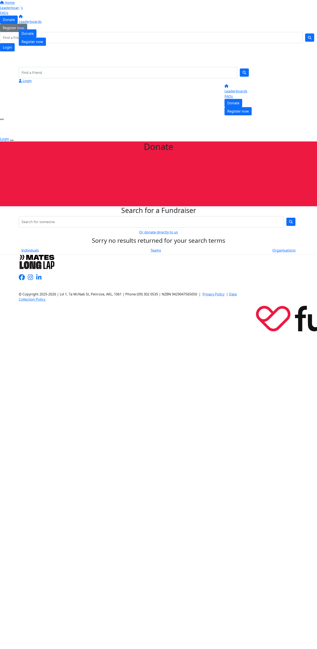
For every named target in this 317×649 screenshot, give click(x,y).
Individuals (30, 250)
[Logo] (34, 7)
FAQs (23, 26)
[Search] (244, 72)
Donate (28, 33)
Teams (156, 250)
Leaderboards (30, 21)
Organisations (284, 250)
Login (27, 80)
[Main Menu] (1, 119)
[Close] (11, 140)
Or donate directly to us (158, 232)
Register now (32, 41)
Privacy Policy (213, 294)
